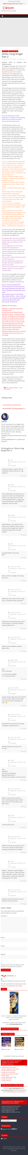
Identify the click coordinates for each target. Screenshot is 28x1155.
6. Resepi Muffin (5, 1075)
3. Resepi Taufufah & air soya (8, 1070)
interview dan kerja (13, 51)
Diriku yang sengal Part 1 (9, 70)
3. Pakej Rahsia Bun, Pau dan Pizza (9, 1109)
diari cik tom (5, 51)
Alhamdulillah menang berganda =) (14, 408)
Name (3, 937)
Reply (24, 476)
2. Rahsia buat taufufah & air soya (9, 1107)
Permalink (13, 465)
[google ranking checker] (6, 1129)
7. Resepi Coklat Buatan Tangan (9, 1077)
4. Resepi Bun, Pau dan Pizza (8, 1072)
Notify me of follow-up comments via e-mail (13, 981)
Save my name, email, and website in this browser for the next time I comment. (12, 965)
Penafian (4, 1138)
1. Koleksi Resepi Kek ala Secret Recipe (10, 1106)
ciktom (15, 59)
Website (3, 954)
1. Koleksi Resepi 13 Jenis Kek (8, 1067)
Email (3, 946)
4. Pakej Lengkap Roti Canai (7, 1110)
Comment (4, 916)
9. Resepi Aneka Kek (6, 1080)
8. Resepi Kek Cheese (6, 1079)
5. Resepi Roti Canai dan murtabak (9, 1074)
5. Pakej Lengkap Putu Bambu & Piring (10, 1112)
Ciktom (8, 7)
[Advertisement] (14, 32)
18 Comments (22, 59)
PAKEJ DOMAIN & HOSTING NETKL (16, 1092)
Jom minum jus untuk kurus (11, 405)
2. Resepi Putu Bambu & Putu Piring (10, 1069)
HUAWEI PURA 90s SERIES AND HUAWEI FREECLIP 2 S (14, 4)
